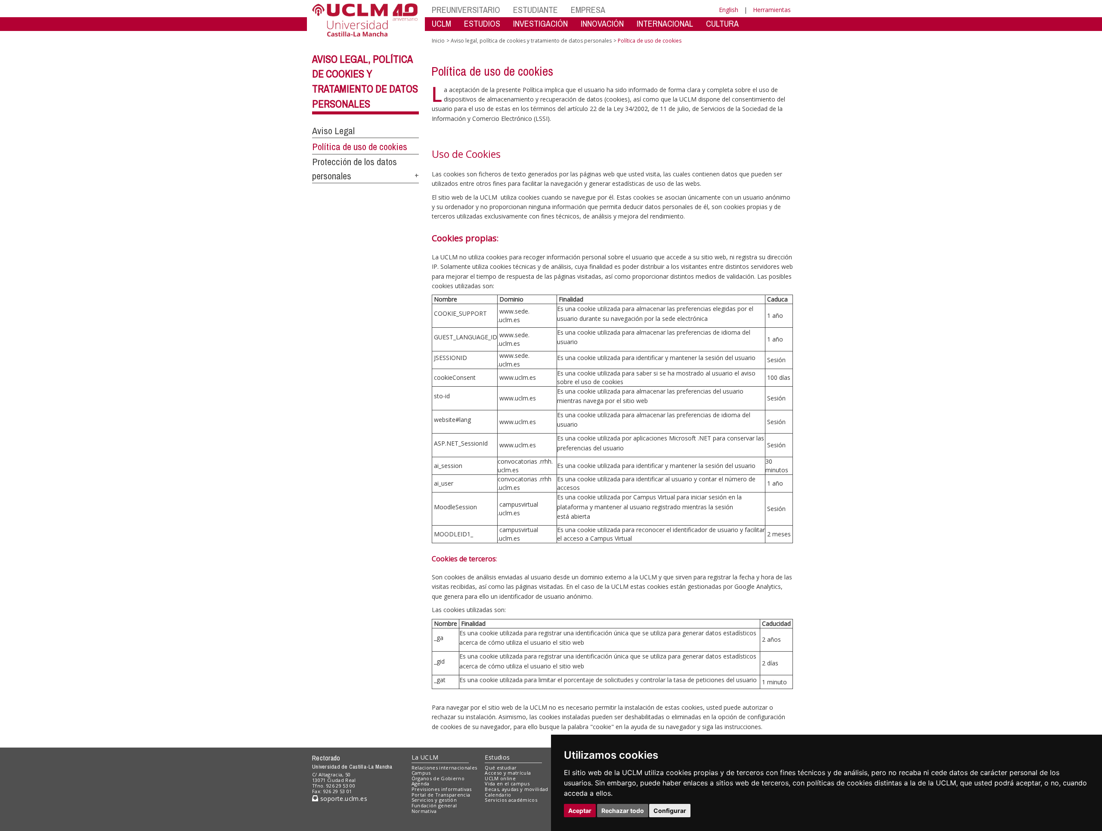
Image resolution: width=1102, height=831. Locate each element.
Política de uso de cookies (359, 146)
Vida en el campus (507, 783)
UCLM (441, 23)
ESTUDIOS (482, 23)
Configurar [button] (669, 810)
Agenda (421, 783)
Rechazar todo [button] (622, 810)
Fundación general (434, 805)
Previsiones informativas (442, 789)
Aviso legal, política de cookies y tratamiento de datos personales (531, 40)
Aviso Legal (333, 130)
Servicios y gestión (434, 800)
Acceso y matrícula (508, 772)
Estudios (497, 757)
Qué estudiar (501, 767)
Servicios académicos (511, 800)
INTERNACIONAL (665, 23)
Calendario (498, 794)
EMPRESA (588, 9)
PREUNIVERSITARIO (466, 9)
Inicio (438, 40)
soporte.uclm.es (342, 798)
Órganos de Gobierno (438, 778)
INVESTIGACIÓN (540, 23)
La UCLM (425, 757)
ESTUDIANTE (535, 9)
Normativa (424, 811)
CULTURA (722, 23)
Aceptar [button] (579, 810)
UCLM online (500, 778)
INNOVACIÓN (602, 23)
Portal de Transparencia (441, 794)
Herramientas (772, 10)
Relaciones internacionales (444, 767)
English (728, 10)
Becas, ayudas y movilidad (516, 789)
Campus (421, 772)
